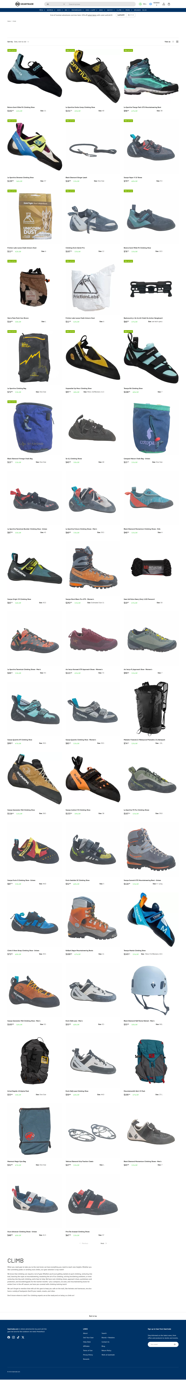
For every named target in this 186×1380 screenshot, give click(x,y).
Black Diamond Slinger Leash (76, 177)
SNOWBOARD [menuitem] (76, 10)
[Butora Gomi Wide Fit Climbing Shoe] (34, 76)
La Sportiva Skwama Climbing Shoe (20, 177)
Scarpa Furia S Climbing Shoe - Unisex (21, 880)
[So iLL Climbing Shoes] (93, 427)
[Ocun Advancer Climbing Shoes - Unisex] (34, 1201)
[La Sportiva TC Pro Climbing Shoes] (151, 779)
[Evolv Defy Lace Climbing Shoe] (93, 1060)
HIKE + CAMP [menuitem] (90, 10)
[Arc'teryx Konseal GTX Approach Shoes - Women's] (93, 638)
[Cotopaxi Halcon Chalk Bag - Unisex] (151, 427)
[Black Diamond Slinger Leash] (93, 146)
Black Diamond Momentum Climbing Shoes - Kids (142, 529)
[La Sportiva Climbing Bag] (34, 357)
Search (104, 1333)
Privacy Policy (88, 1355)
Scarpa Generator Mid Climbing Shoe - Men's (23, 1021)
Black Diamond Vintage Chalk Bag (20, 458)
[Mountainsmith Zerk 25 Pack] (151, 1060)
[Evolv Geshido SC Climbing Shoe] (93, 849)
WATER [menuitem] (110, 10)
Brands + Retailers (108, 1337)
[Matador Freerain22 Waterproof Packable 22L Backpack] (151, 709)
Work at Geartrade (108, 1355)
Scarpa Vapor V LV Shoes (133, 177)
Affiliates (86, 1346)
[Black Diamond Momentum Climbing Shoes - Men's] (151, 1130)
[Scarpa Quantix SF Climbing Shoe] (34, 709)
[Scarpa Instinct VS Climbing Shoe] (93, 779)
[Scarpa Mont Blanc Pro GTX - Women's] (93, 568)
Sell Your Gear (88, 1337)
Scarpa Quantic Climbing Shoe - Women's (81, 740)
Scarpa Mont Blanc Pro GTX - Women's (80, 599)
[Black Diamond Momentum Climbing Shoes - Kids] (151, 498)
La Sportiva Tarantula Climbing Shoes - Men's (24, 669)
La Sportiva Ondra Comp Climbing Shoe (80, 107)
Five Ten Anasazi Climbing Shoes (78, 1232)
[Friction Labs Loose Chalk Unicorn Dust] (34, 217)
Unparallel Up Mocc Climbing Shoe (78, 388)
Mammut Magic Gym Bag (16, 1161)
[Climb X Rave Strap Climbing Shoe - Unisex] (34, 919)
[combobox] (90, 4)
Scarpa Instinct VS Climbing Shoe (78, 810)
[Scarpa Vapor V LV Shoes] (151, 146)
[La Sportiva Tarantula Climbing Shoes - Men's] (34, 638)
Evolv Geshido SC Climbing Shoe (77, 880)
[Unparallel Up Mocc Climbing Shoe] (93, 357)
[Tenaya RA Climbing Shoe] (151, 357)
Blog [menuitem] (144, 10)
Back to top (93, 1316)
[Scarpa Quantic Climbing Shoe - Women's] (93, 709)
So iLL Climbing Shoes (74, 458)
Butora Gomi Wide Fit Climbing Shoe (21, 107)
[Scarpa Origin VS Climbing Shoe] (34, 568)
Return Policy (106, 1350)
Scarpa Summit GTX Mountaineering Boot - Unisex (142, 880)
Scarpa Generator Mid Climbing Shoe (21, 810)
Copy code (132, 14)
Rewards (86, 1359)
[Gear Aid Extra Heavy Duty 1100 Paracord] (151, 568)
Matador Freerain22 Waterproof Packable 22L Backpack (144, 740)
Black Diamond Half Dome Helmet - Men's (139, 1021)
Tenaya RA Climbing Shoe (133, 388)
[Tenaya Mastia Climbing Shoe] (151, 919)
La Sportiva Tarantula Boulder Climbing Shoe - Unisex (27, 529)
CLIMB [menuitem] (119, 10)
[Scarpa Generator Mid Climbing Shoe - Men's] (34, 990)
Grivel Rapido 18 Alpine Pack (18, 1091)
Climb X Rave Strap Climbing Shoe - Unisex (23, 950)
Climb (14, 21)
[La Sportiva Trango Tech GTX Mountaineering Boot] (151, 76)
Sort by (10, 42)
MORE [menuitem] (128, 10)
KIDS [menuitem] (59, 10)
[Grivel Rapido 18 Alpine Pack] (34, 1060)
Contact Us (105, 1342)
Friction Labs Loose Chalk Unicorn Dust (21, 248)
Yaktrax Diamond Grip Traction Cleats (79, 1161)
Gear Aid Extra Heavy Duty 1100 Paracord (139, 599)
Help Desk (87, 1342)
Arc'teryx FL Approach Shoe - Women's (138, 669)
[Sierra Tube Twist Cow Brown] (34, 287)
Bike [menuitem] (101, 10)
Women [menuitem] (50, 10)
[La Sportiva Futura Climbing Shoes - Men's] (93, 498)
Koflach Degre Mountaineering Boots (79, 950)
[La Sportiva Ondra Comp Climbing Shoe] (93, 76)
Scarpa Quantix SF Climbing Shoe (19, 740)
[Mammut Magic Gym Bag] (34, 1130)
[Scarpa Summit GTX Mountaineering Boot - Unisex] (151, 849)
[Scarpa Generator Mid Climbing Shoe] (34, 779)
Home (9, 21)
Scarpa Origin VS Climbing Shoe (19, 599)
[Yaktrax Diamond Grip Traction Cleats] (93, 1130)
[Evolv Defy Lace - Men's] (93, 990)
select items (92, 15)
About (85, 1333)
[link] (83, 1243)
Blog (103, 1346)
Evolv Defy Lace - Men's (74, 1021)
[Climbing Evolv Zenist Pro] (93, 217)
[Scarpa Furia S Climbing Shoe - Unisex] (34, 849)
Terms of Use (87, 1350)
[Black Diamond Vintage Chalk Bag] (34, 427)
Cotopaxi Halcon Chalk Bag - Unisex (137, 458)
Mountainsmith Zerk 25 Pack (134, 1091)
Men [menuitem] (41, 10)
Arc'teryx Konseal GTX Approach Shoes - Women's (84, 669)
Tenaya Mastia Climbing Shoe (135, 950)
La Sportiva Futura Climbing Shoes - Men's (81, 529)
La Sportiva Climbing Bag (16, 388)
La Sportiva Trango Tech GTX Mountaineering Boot (142, 107)
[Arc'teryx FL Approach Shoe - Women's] (151, 638)
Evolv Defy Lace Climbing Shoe (77, 1091)
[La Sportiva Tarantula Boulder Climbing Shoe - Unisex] (34, 498)
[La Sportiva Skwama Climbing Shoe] (34, 146)
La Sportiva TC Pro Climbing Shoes (136, 810)
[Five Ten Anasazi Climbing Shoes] (93, 1201)
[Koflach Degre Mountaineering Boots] (93, 919)
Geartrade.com (16, 1371)
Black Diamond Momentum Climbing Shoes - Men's (142, 1161)
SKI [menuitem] (66, 10)
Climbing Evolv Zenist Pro (75, 248)
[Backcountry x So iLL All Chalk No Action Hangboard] (151, 287)
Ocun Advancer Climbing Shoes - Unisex (22, 1232)
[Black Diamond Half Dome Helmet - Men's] (151, 990)
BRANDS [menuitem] (137, 10)
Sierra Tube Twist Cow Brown (18, 318)
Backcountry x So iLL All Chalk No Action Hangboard (143, 318)
